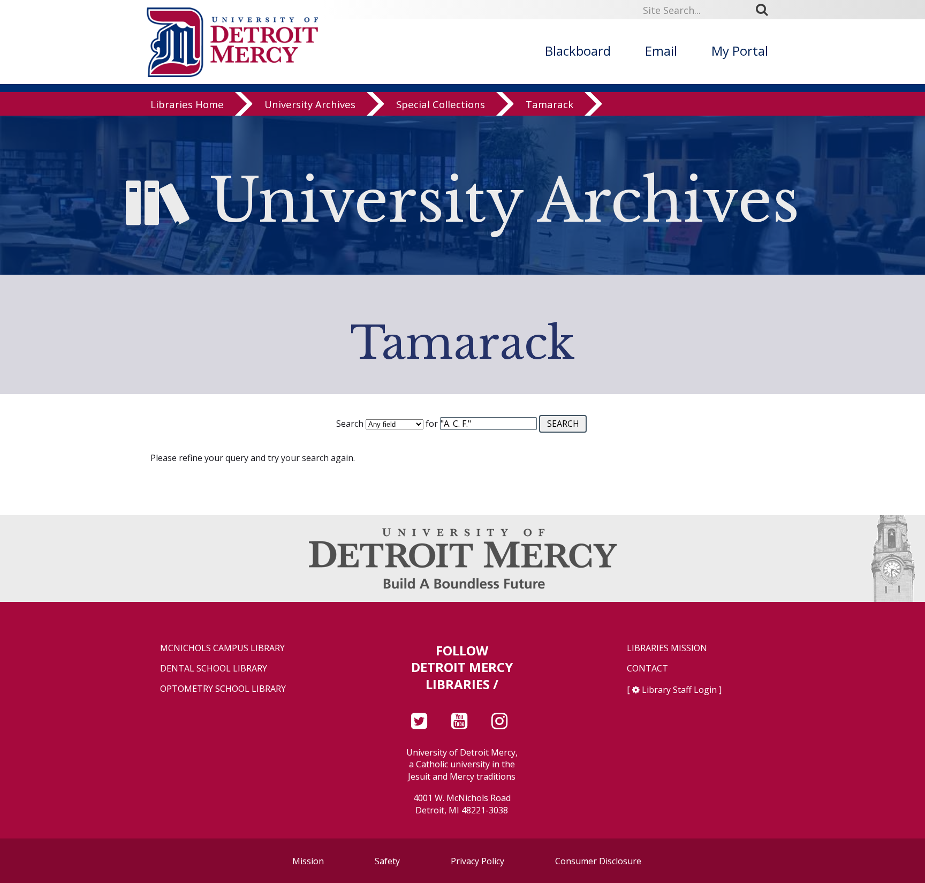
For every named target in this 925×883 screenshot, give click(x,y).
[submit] (765, 10)
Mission (308, 861)
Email (661, 50)
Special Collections (440, 104)
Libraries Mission (667, 648)
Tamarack (549, 104)
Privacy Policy (477, 861)
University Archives (309, 104)
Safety (387, 861)
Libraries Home (187, 104)
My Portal (739, 50)
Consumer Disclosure (598, 861)
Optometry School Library (223, 689)
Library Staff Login (679, 690)
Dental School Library (213, 668)
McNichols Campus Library (222, 648)
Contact (647, 668)
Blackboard (578, 50)
